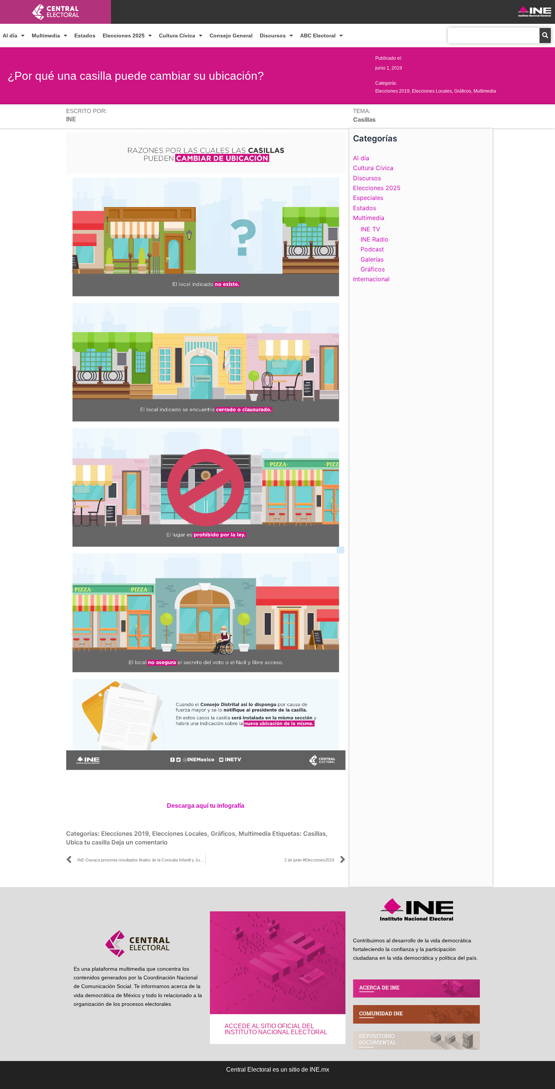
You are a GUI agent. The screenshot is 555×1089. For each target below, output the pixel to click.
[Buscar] (545, 35)
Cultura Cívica (177, 36)
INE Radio (374, 239)
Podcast (372, 249)
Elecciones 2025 (124, 36)
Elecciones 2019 (392, 91)
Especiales (368, 197)
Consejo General (231, 36)
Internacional (371, 279)
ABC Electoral (318, 36)
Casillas (314, 833)
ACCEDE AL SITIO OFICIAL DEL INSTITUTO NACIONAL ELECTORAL (276, 1029)
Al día (10, 36)
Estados (85, 36)
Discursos (273, 36)
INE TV (370, 229)
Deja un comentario (139, 842)
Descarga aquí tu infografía (205, 805)
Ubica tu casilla (88, 842)
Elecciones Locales (432, 91)
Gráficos (462, 91)
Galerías (372, 259)
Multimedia (46, 36)
